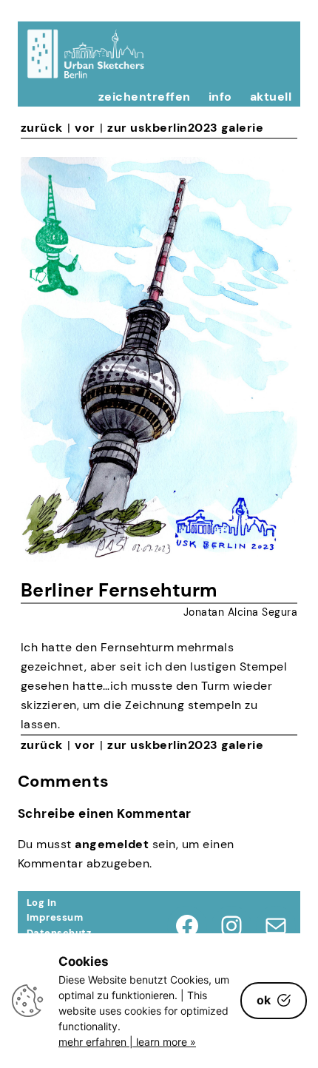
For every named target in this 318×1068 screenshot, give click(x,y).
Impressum (55, 917)
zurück (42, 127)
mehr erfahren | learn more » (127, 1041)
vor (85, 127)
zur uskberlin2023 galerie (185, 127)
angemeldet (112, 844)
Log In (42, 902)
